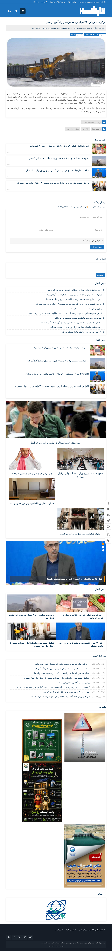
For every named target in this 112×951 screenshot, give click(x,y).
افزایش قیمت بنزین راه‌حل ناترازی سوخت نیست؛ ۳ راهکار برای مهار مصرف (53, 183)
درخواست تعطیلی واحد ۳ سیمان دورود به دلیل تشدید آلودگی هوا (59, 158)
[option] (56, 563)
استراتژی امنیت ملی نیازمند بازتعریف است (80, 533)
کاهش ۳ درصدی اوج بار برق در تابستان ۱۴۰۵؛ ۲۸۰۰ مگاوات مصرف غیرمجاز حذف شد (65, 313)
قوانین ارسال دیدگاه (91, 240)
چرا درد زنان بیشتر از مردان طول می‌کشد (32, 473)
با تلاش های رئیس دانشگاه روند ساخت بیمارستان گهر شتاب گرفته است (71, 323)
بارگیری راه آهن (72, 129)
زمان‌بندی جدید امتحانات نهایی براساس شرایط (56, 442)
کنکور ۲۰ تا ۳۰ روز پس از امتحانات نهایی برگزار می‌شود (80, 475)
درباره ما (58, 930)
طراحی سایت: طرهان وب (56, 946)
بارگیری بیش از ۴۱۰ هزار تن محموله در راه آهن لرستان (76, 22)
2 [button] (103, 547)
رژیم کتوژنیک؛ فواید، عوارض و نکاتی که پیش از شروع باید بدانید (60, 146)
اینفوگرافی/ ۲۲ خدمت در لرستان (91, 930)
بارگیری (86, 129)
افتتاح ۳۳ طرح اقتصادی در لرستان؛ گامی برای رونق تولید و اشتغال (58, 170)
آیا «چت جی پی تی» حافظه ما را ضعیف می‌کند (82, 332)
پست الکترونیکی (46, 230)
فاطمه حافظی (88, 122)
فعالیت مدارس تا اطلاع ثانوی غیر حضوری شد (32, 503)
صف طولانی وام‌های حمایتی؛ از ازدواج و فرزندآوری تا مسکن (76, 327)
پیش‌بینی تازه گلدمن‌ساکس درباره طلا (86, 309)
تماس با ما (70, 930)
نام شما (98, 230)
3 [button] (103, 550)
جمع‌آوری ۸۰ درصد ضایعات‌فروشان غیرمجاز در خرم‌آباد (78, 318)
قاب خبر (75, 943)
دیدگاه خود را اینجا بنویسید (91, 217)
